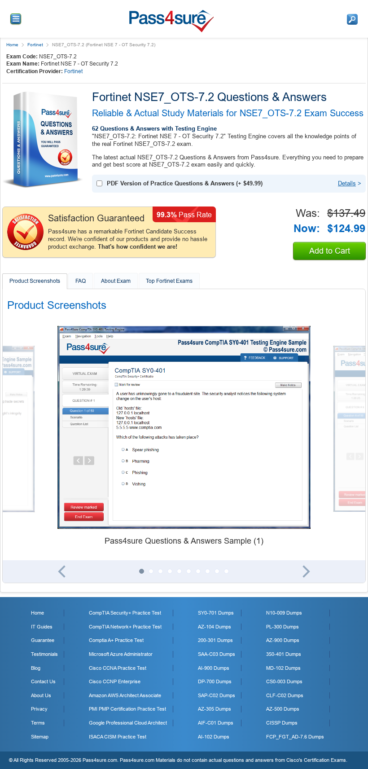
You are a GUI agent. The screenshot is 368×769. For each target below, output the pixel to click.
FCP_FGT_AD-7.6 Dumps (295, 736)
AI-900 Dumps (213, 668)
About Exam (116, 281)
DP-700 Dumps (215, 681)
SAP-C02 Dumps (216, 695)
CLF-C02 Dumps (284, 695)
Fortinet (35, 44)
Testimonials (44, 654)
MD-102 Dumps (283, 668)
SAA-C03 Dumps (216, 654)
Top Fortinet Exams (169, 281)
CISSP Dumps (282, 722)
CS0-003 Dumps (284, 681)
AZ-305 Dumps (214, 709)
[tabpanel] (184, 436)
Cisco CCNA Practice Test (117, 668)
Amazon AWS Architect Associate (125, 695)
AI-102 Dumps (213, 736)
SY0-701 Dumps (216, 612)
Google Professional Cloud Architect (128, 722)
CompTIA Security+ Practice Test (125, 612)
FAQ (80, 281)
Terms (38, 722)
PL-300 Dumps (282, 626)
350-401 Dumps (283, 654)
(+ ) (185, 183)
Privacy (39, 709)
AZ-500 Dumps (282, 709)
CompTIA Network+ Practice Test (125, 626)
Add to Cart (329, 250)
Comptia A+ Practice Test (116, 640)
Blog (35, 668)
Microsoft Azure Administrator (121, 654)
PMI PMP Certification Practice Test (127, 709)
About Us (41, 695)
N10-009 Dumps (284, 612)
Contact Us (43, 681)
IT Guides (42, 626)
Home (12, 44)
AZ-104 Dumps (214, 626)
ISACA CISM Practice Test (117, 736)
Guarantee (42, 640)
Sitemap (39, 736)
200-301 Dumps (215, 640)
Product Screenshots (34, 281)
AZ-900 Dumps (282, 640)
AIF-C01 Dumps (215, 722)
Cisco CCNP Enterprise (114, 681)
